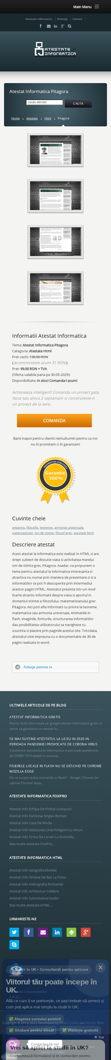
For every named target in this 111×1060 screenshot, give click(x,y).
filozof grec (64, 533)
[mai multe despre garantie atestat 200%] (55, 506)
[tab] (55, 667)
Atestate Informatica (39, 19)
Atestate (32, 118)
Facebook (40, 26)
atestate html (84, 533)
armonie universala (69, 527)
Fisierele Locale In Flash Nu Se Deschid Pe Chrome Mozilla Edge (55, 769)
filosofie (32, 527)
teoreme (46, 527)
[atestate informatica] (55, 49)
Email (47, 26)
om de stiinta (44, 533)
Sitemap (62, 19)
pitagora (18, 527)
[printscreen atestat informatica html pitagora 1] (55, 150)
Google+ (61, 26)
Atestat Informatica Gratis (34, 717)
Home (15, 118)
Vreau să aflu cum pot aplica (55, 1041)
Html (47, 118)
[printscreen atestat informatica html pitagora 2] (55, 287)
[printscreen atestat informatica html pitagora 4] (55, 241)
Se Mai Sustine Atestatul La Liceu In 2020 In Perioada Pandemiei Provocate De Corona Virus (53, 741)
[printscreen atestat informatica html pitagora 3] (55, 196)
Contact (77, 19)
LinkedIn (54, 26)
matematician (22, 533)
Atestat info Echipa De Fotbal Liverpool (40, 808)
